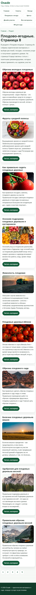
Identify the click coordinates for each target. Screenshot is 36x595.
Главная (6, 11)
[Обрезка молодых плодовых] (18, 81)
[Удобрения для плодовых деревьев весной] (18, 483)
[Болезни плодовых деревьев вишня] (18, 431)
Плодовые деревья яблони (16, 322)
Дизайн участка (9, 20)
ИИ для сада (18, 25)
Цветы (29, 15)
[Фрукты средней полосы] (18, 130)
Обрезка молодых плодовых (17, 69)
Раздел (11, 31)
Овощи (29, 11)
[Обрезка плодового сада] (18, 379)
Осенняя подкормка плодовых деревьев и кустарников (14, 221)
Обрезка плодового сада (15, 368)
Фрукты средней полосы (15, 118)
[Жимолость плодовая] (18, 284)
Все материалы (26, 20)
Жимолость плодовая (13, 273)
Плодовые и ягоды (11, 15)
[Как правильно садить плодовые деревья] (18, 181)
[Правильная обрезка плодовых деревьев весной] (18, 534)
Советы (18, 11)
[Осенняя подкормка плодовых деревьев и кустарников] (18, 235)
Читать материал (11, 110)
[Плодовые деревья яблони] (18, 333)
